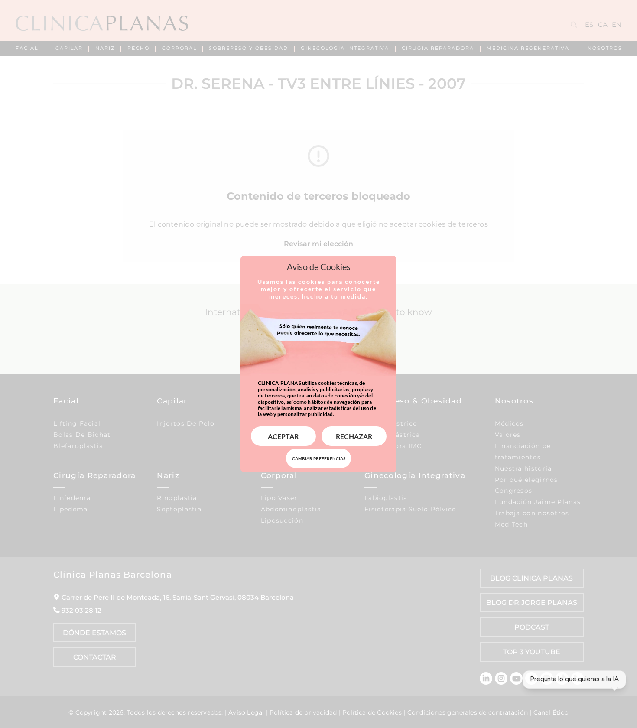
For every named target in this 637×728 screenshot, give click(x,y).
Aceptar (283, 436)
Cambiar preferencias (318, 458)
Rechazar (354, 436)
